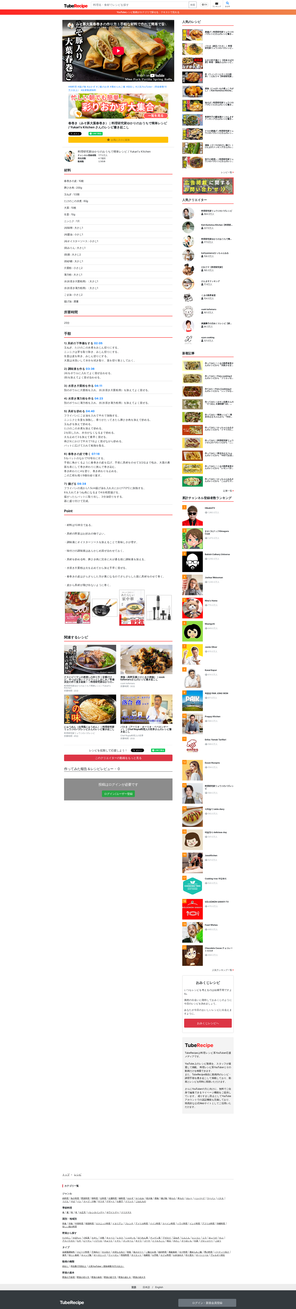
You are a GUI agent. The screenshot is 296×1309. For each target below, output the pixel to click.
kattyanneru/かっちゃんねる (215, 253)
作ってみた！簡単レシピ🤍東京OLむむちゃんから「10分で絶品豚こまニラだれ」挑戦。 (219, 416)
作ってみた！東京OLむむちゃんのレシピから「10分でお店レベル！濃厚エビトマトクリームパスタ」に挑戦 (219, 454)
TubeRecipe (72, 1302)
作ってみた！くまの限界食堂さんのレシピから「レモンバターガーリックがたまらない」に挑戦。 (219, 467)
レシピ (77, 1174)
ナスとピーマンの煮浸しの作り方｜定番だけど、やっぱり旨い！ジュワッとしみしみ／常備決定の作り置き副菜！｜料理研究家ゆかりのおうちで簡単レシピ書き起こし (89, 679)
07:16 (96, 454)
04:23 (99, 398)
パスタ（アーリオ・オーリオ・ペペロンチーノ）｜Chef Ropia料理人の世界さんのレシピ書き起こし (146, 729)
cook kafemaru (208, 309)
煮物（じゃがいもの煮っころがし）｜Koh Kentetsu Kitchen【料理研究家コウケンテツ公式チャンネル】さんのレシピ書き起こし (219, 90)
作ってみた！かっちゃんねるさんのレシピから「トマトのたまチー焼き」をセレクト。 (219, 429)
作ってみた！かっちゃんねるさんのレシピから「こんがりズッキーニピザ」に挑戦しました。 (219, 480)
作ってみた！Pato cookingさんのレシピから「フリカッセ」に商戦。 (219, 377)
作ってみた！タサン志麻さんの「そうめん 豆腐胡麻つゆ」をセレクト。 (219, 403)
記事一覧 (228, 490)
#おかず (91, 86)
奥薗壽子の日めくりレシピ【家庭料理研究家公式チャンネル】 (216, 323)
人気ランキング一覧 (222, 970)
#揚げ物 (82, 86)
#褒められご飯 (117, 86)
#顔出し (130, 86)
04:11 (98, 385)
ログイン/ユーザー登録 (118, 793)
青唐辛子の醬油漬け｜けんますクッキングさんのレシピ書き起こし (219, 118)
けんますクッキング (210, 281)
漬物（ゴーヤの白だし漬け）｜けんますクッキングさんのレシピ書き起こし (219, 146)
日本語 (146, 1287)
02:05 (98, 343)
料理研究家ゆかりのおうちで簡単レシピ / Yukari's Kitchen (114, 151)
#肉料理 (72, 86)
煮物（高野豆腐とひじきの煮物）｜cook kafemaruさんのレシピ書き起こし (142, 678)
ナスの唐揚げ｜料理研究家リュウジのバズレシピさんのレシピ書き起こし (219, 132)
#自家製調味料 (88, 90)
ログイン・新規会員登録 (207, 1303)
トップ (66, 1174)
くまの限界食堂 (208, 295)
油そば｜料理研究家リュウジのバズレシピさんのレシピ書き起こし (219, 104)
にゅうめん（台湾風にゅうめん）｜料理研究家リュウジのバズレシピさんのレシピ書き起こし (89, 728)
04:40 (90, 411)
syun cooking (207, 337)
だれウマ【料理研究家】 (212, 267)
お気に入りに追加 (120, 139)
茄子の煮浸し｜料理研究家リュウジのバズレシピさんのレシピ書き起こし (219, 160)
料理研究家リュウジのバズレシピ (216, 211)
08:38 (81, 483)
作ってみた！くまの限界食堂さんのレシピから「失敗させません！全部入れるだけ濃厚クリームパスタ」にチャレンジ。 (219, 364)
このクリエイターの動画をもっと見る (118, 758)
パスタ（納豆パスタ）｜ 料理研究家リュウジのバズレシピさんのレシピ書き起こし (219, 47)
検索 (192, 4)
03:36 (90, 368)
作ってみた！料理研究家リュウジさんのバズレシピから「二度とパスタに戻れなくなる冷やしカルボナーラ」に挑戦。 (219, 441)
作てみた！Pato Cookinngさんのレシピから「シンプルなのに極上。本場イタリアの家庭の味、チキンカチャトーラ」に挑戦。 (219, 390)
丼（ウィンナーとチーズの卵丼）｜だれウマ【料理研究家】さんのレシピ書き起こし (219, 75)
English (159, 1287)
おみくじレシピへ (208, 1023)
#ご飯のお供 (102, 86)
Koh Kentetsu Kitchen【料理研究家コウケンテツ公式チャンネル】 (217, 225)
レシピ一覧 (227, 172)
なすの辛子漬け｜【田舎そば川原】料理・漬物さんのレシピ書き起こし (219, 61)
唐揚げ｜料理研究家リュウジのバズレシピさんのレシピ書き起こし (219, 33)
